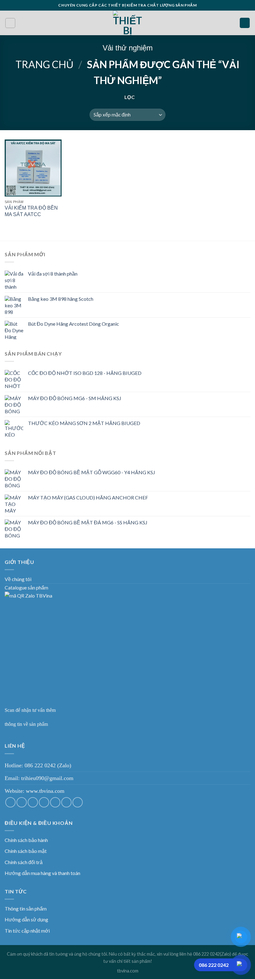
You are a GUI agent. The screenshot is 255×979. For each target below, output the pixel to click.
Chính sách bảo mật (26, 851)
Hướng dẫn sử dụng (26, 919)
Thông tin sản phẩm (26, 908)
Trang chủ (44, 64)
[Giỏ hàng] (245, 23)
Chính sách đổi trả (24, 862)
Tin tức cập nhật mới (27, 931)
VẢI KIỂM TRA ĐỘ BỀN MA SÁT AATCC (31, 211)
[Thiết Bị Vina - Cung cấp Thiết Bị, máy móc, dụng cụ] (127, 23)
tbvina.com (127, 970)
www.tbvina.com (45, 791)
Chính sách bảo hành (26, 840)
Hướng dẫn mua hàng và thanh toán (42, 873)
